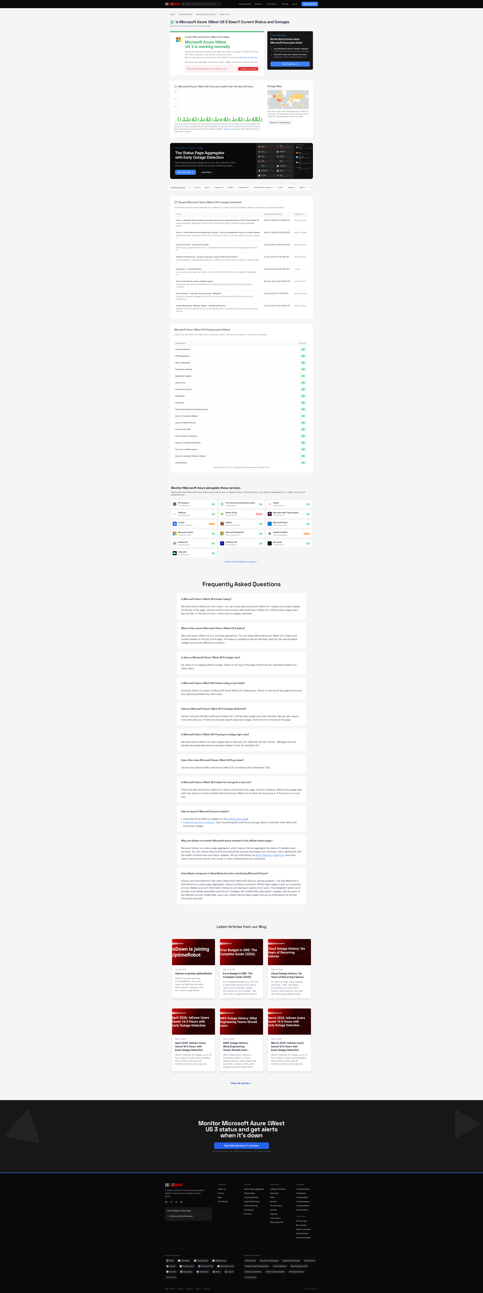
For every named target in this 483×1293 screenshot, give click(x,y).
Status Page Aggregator (254, 1189)
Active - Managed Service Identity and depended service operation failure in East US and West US (217, 220)
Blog (220, 1197)
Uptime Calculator (303, 1229)
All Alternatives (302, 1210)
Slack (258, 855)
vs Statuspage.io (303, 1201)
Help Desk (274, 1193)
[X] (171, 1202)
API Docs (248, 1214)
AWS (172, 1261)
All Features (249, 1210)
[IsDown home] (172, 4)
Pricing (285, 4)
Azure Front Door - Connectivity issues (192, 244)
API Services (250, 1261)
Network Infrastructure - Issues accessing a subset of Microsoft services (207, 257)
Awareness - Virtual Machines (189, 269)
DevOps (273, 1201)
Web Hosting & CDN (299, 1266)
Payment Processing (291, 1261)
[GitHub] (176, 1202)
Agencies (274, 1214)
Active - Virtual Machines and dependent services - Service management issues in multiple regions (218, 232)
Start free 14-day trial (248, 57)
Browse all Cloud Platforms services (240, 562)
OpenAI (173, 1272)
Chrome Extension (303, 1237)
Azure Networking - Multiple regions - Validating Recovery (201, 306)
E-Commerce (309, 1261)
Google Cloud (188, 1266)
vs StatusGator (302, 1197)
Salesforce (204, 1272)
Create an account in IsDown (198, 822)
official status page (238, 819)
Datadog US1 (202, 1261)
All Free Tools (301, 1221)
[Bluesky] (181, 1202)
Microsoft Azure (227, 1266)
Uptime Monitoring (251, 1201)
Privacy (207, 1289)
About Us (222, 1189)
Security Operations (253, 1272)
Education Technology (269, 1261)
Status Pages (249, 1193)
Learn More (206, 172)
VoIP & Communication (275, 1272)
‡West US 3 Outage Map (279, 122)
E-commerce (275, 1218)
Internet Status (245, 4)
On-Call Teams (276, 1206)
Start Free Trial (310, 4)
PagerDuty (278, 855)
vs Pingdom (301, 1193)
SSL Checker (301, 1225)
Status (180, 1289)
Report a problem (249, 69)
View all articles (240, 1083)
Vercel (230, 1272)
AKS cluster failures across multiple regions (194, 281)
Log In (294, 4)
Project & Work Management (257, 1266)
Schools (273, 1210)
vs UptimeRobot (302, 1206)
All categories (250, 1277)
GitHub (172, 1266)
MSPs (272, 1197)
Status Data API (276, 1222)
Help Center (170, 1289)
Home (172, 14)
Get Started (223, 1201)
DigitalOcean (220, 1261)
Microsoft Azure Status (206, 14)
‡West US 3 (224, 14)
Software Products (277, 1189)
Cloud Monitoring (251, 1197)
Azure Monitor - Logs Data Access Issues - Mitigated (198, 293)
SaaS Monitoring (251, 1206)
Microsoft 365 (207, 1266)
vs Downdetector (303, 1189)
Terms (198, 1289)
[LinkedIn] (166, 1202)
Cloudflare (185, 1261)
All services (171, 1277)
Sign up (227, 129)
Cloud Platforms (185, 14)
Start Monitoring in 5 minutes (241, 1145)
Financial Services (296, 1272)
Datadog (266, 855)
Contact (189, 1289)
